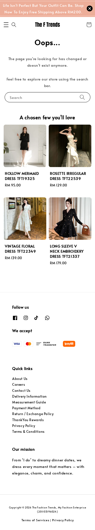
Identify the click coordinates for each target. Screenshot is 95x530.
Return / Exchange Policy (33, 413)
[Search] (82, 97)
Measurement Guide (29, 402)
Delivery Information (29, 396)
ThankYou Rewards (28, 420)
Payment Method (26, 408)
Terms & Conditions (28, 431)
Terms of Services (35, 520)
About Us (20, 378)
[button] (6, 24)
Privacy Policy (23, 425)
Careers (18, 384)
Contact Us (21, 390)
